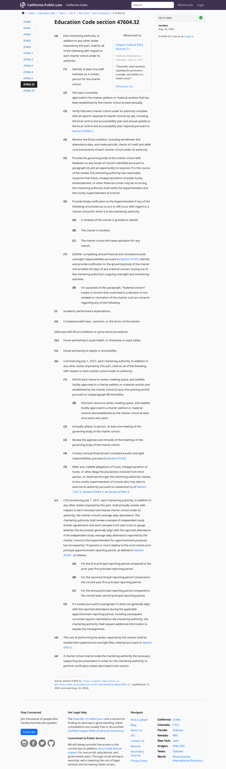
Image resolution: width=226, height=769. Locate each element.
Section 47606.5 (82, 131)
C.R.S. (176, 725)
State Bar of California (87, 719)
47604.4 (28, 72)
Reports (136, 746)
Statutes (178, 730)
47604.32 (29, 84)
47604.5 (28, 78)
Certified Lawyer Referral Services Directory (95, 731)
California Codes (77, 5)
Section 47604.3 (93, 492)
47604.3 (28, 66)
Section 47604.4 (119, 492)
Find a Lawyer (139, 720)
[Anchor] (77, 60)
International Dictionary (188, 760)
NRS (175, 735)
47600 (27, 22)
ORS (182, 746)
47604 (27, 47)
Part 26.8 (84, 13)
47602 (27, 34)
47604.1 (28, 53)
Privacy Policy (139, 761)
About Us (136, 730)
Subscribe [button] (29, 732)
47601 (27, 28)
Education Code (46, 13)
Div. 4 (72, 13)
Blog (133, 725)
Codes (31, 13)
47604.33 (29, 91)
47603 (27, 41)
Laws (176, 741)
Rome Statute (181, 756)
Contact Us (137, 741)
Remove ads (185, 5)
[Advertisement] (180, 95)
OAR (175, 746)
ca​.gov (187, 36)
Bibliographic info (124, 86)
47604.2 (28, 59)
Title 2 (62, 13)
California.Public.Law (44, 5)
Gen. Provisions (100, 13)
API (133, 735)
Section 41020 (129, 259)
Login (200, 5)
